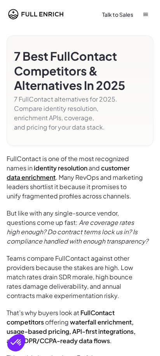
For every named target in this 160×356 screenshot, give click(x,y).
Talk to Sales (117, 14)
